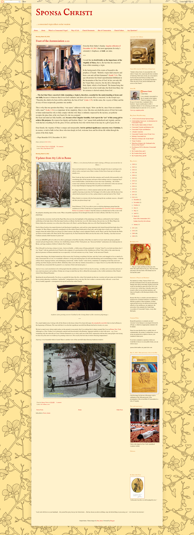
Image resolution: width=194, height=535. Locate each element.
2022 (133, 170)
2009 (133, 233)
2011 (133, 228)
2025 (133, 167)
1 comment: (59, 402)
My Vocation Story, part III (139, 155)
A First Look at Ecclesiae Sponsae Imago (143, 118)
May (135, 210)
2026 (133, 164)
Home (36, 30)
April (135, 213)
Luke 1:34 (50, 110)
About (43, 30)
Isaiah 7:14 (113, 75)
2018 (133, 181)
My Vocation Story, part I (138, 151)
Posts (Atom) (46, 413)
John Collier (48, 142)
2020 (133, 175)
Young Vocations (136, 141)
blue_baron (100, 520)
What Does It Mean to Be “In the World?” (143, 138)
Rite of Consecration (104, 30)
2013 (133, 194)
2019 (133, 178)
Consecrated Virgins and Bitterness (141, 129)
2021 (133, 172)
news (48, 404)
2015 (133, 189)
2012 (133, 197)
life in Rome (44, 404)
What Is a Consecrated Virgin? (58, 30)
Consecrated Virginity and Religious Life (143, 127)
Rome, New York (115, 329)
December (136, 199)
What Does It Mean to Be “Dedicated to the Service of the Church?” (143, 144)
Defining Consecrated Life (139, 136)
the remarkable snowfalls (99, 323)
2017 (133, 183)
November (137, 202)
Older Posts (120, 410)
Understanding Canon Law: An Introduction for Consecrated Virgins (144, 121)
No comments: (60, 146)
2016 (133, 186)
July (135, 208)
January (136, 224)
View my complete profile (137, 110)
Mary (42, 148)
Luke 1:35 (88, 100)
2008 (133, 236)
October (136, 205)
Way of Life (75, 30)
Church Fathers (119, 30)
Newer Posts (39, 410)
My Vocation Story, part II (139, 153)
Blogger (112, 520)
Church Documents (88, 30)
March (136, 216)
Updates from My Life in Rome (53, 158)
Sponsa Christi (64, 12)
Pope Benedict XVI (48, 148)
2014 (133, 192)
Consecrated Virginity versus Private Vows (143, 134)
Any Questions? (132, 30)
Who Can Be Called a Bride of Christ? (142, 125)
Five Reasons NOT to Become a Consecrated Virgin (144, 148)
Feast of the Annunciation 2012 (52, 41)
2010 (133, 230)
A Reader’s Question (137, 132)
